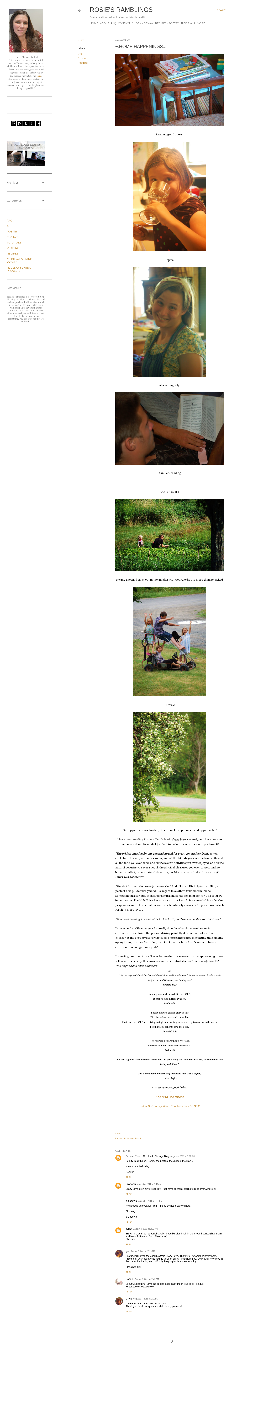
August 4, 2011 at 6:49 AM (149, 1184)
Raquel (129, 1279)
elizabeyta (131, 1201)
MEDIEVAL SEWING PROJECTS (19, 261)
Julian (129, 1228)
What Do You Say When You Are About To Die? (169, 1106)
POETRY (173, 23)
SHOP (136, 23)
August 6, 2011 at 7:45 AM (147, 1279)
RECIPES (160, 23)
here (39, 75)
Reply (129, 1177)
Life (79, 53)
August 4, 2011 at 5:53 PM (145, 1229)
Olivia (129, 1298)
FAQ (113, 23)
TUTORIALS (188, 23)
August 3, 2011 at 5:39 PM (182, 1156)
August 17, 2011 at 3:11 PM (145, 1299)
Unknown (131, 1184)
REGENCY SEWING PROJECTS (19, 269)
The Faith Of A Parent (169, 1097)
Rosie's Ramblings (121, 9)
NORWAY (147, 23)
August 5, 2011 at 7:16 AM (143, 1251)
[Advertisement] (169, 1394)
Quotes (81, 58)
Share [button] (80, 40)
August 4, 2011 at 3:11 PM (150, 1201)
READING (13, 248)
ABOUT (104, 23)
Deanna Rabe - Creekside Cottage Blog (147, 1156)
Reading (82, 62)
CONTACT (124, 23)
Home (94, 23)
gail (127, 1251)
